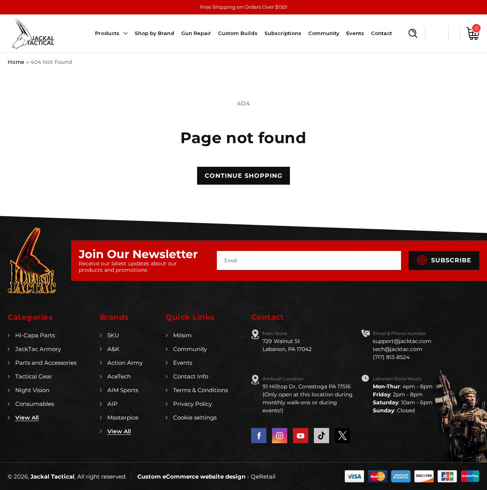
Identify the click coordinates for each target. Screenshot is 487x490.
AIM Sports (122, 390)
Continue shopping (243, 175)
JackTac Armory (38, 349)
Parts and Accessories (45, 362)
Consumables (34, 403)
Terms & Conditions (200, 390)
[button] (413, 33)
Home (16, 62)
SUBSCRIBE (451, 260)
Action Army (125, 362)
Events (182, 362)
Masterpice (122, 417)
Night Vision (32, 390)
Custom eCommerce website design (192, 476)
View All (27, 417)
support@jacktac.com (402, 341)
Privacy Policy (192, 403)
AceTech (119, 376)
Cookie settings (194, 417)
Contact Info (190, 376)
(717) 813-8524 (391, 357)
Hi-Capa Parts (35, 335)
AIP (112, 403)
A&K (113, 349)
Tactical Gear (33, 376)
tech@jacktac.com (397, 349)
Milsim (182, 335)
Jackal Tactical (52, 476)
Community (190, 349)
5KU (113, 335)
